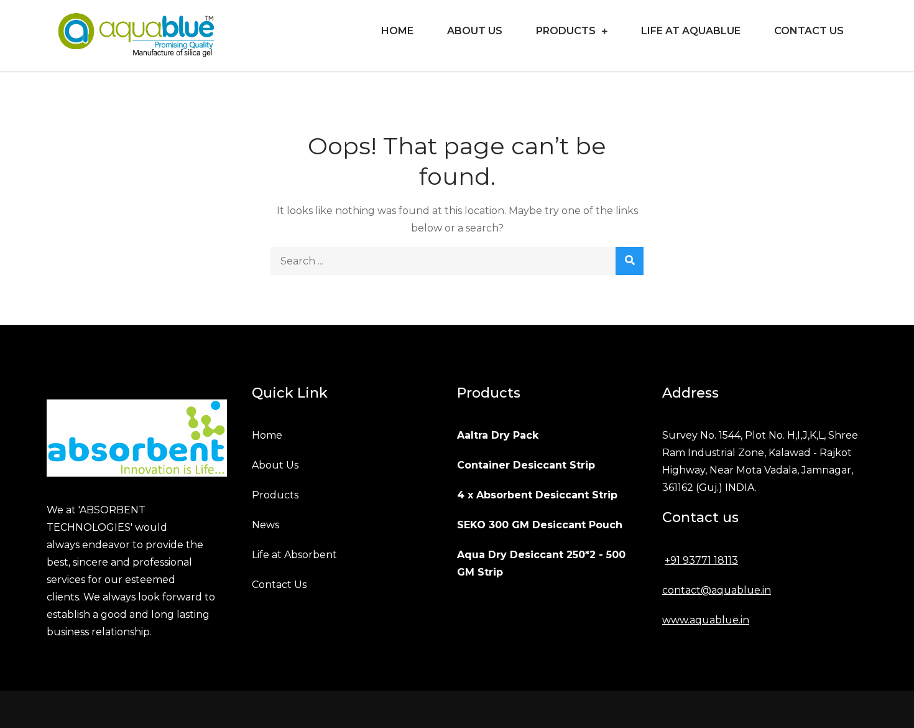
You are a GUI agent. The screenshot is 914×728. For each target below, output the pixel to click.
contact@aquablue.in (716, 590)
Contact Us (809, 31)
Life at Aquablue (691, 31)
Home (397, 31)
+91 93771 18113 (701, 560)
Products (566, 31)
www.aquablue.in (705, 620)
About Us (474, 31)
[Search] (630, 261)
